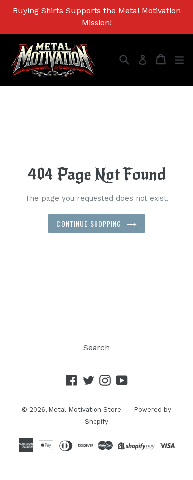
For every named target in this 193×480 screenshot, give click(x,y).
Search (96, 347)
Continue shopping (88, 223)
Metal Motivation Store (84, 409)
